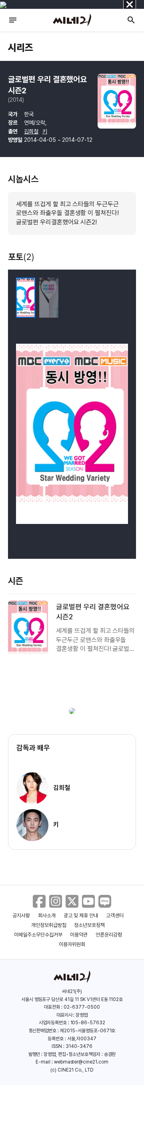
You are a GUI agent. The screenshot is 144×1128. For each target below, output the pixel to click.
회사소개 (47, 915)
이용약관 (79, 935)
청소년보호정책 (89, 925)
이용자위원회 (72, 944)
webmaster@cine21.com (81, 1062)
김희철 (31, 131)
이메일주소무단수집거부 (38, 935)
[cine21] (72, 20)
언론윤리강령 (109, 935)
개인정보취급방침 (48, 925)
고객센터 (115, 915)
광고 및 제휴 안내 (81, 915)
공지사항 (21, 915)
